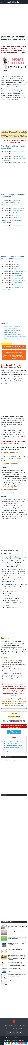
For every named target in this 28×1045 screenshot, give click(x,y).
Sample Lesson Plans (13, 135)
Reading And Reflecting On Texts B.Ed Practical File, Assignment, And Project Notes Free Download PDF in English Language (17, 957)
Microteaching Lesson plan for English (17, 931)
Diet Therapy (17, 200)
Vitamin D (17, 269)
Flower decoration (19, 280)
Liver (15, 262)
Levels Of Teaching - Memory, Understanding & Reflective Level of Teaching (16, 970)
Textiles (15, 213)
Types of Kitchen (18, 156)
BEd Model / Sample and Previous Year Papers (15, 336)
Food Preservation (18, 210)
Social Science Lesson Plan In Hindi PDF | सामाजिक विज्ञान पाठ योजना (17, 938)
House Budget (18, 266)
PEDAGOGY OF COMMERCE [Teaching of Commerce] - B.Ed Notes (17, 975)
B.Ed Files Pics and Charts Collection (12, 334)
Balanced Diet (18, 273)
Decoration (17, 215)
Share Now (20, 705)
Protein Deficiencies (20, 271)
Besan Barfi (17, 276)
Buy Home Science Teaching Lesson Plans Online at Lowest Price (14, 351)
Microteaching (16, 85)
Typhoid (16, 217)
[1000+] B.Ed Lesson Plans (10, 328)
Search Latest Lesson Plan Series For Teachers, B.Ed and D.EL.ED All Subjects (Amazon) (14, 357)
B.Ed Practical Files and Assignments (12, 330)
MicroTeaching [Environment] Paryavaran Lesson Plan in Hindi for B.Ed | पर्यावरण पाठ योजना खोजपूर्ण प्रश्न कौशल (16, 964)
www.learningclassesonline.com (14, 1037)
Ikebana (15, 154)
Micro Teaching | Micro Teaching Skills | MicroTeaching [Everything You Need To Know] (17, 926)
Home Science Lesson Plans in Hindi (12, 326)
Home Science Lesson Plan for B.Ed (11, 363)
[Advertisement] (14, 20)
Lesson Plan (19, 95)
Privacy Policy (22, 1040)
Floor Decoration (18, 151)
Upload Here (14, 695)
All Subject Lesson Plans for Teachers (12, 338)
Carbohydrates (18, 226)
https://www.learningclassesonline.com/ (13, 361)
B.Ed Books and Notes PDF (10, 332)
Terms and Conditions (12, 1040)
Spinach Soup (18, 282)
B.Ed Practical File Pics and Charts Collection (16, 944)
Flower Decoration (18, 208)
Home (4, 1040)
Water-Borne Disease (19, 163)
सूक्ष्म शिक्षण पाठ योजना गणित (13, 980)
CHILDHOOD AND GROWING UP (15, 949)
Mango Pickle (18, 285)
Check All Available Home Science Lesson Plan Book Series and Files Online (14, 347)
